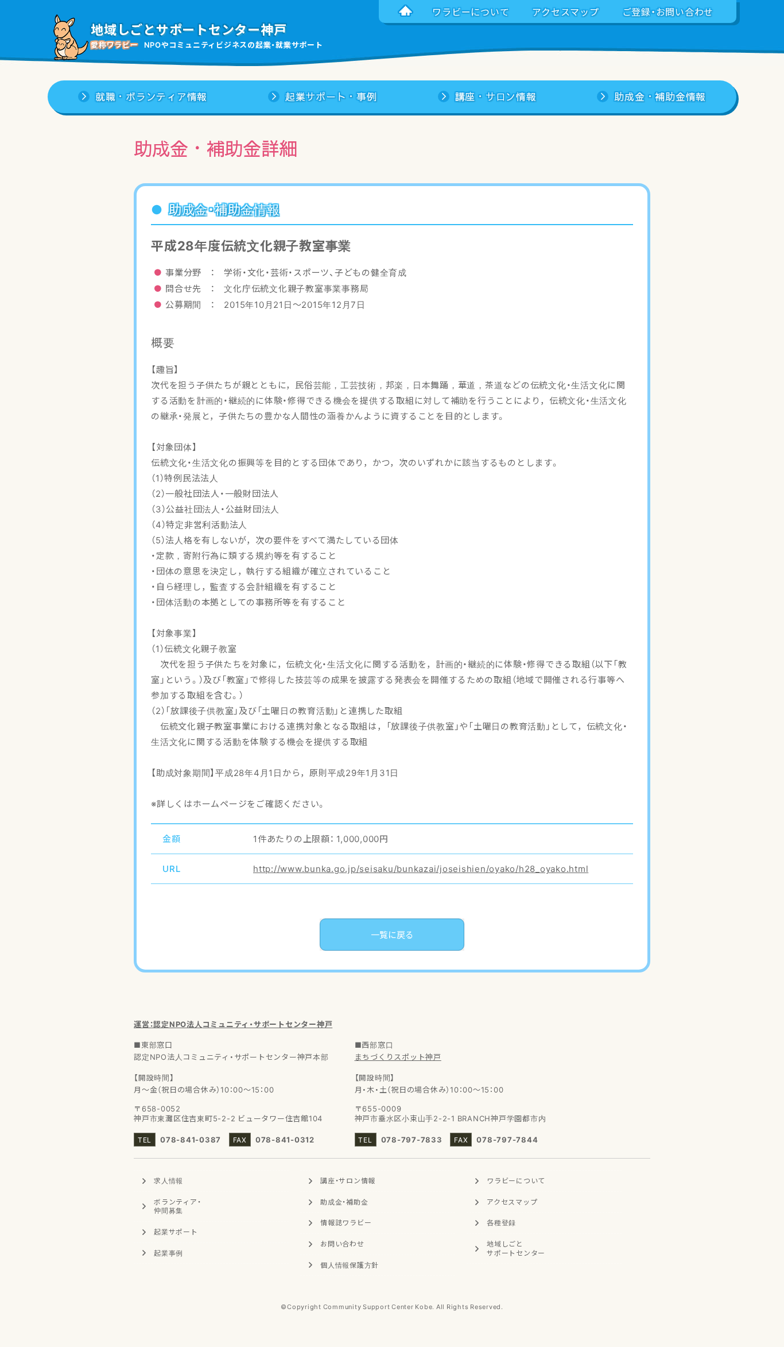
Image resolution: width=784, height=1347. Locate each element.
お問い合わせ (342, 1243)
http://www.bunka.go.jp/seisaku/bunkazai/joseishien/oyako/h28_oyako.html (420, 868)
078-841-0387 (190, 1139)
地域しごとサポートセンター (516, 1248)
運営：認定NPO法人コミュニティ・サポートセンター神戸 (233, 1023)
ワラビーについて (516, 1180)
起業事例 (168, 1253)
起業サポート (176, 1231)
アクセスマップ (512, 1202)
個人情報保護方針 (349, 1265)
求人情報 (168, 1180)
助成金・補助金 (344, 1202)
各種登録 (501, 1222)
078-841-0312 (285, 1139)
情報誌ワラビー (345, 1222)
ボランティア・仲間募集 (177, 1206)
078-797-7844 (507, 1139)
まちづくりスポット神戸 (398, 1056)
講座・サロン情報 (347, 1180)
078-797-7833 (412, 1139)
